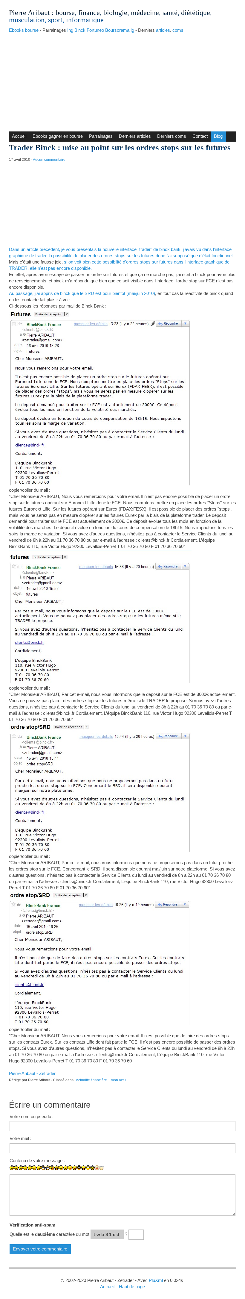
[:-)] (16, 1167)
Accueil (19, 136)
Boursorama (117, 30)
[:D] (43, 1167)
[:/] (65, 1167)
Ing (70, 30)
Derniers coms (171, 136)
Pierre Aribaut (29, 12)
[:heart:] (110, 1172)
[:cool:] (92, 1167)
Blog (218, 136)
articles (163, 30)
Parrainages (101, 136)
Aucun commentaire (49, 160)
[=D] (47, 1167)
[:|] (25, 1167)
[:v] (106, 1172)
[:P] (70, 1167)
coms (177, 30)
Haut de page (132, 1286)
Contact (200, 136)
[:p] (74, 1167)
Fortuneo (95, 30)
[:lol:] (79, 1167)
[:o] (52, 1167)
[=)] (21, 1167)
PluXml (156, 1280)
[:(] (34, 1167)
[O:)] (101, 1168)
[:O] (56, 1167)
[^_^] (115, 1172)
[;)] (61, 1167)
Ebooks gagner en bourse (58, 136)
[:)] (12, 1167)
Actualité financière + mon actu (101, 1080)
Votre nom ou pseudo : (31, 1116)
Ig (132, 30)
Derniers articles (135, 136)
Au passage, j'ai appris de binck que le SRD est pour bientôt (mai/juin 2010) (82, 293)
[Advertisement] (122, 80)
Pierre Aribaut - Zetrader (32, 1073)
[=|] (29, 1167)
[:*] (97, 1167)
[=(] (38, 1167)
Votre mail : (20, 1138)
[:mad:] (83, 1167)
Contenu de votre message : (37, 1160)
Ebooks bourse (24, 30)
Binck (79, 30)
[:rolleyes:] (88, 1167)
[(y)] (119, 1172)
